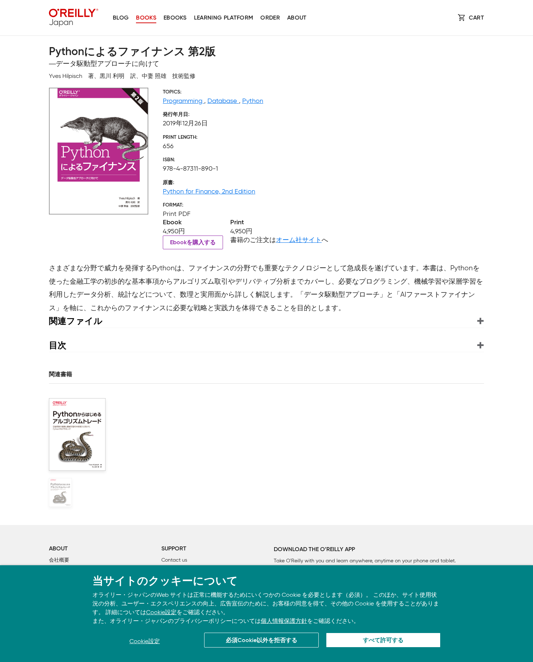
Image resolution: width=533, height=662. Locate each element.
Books (146, 18)
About (297, 18)
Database (223, 101)
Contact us (174, 560)
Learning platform (223, 18)
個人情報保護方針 (284, 620)
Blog (121, 18)
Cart (476, 18)
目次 (57, 345)
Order (270, 18)
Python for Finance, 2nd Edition (209, 191)
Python (252, 101)
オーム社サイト (299, 240)
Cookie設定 (161, 612)
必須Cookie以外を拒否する (261, 641)
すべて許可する (383, 641)
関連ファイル (76, 321)
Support (173, 549)
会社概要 (59, 560)
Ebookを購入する (193, 243)
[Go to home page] (73, 18)
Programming (183, 101)
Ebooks (175, 18)
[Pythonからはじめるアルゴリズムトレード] (60, 492)
